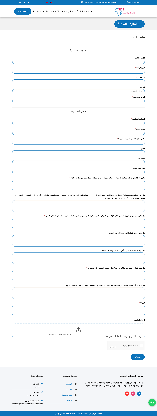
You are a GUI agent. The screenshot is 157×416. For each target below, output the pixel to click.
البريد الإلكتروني (138, 97)
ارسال (137, 357)
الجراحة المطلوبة (138, 119)
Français (51, 2)
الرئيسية (68, 384)
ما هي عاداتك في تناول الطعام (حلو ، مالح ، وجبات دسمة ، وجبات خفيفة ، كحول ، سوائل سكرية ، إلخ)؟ (107, 178)
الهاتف (142, 87)
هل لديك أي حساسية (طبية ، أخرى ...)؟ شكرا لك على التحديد (122, 251)
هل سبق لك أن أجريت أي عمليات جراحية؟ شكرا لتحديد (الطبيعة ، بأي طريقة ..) (115, 268)
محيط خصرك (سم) (137, 158)
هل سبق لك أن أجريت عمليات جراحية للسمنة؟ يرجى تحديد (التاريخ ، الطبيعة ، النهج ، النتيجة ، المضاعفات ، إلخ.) (104, 285)
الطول (142, 148)
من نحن (69, 389)
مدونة (69, 400)
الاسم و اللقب (139, 58)
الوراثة (142, 303)
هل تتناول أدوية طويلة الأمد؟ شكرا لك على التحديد (126, 233)
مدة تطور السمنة (138, 168)
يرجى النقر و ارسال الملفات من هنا (123, 336)
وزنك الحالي (140, 129)
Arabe (47, 2)
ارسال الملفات (139, 320)
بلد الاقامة (140, 77)
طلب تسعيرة (67, 395)
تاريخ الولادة (140, 68)
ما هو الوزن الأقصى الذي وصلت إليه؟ (131, 139)
